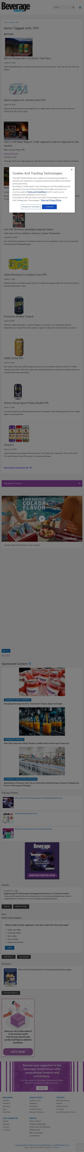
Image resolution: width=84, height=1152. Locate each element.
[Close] (71, 169)
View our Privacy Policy (51, 200)
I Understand (49, 207)
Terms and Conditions (36, 192)
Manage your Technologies (31, 207)
